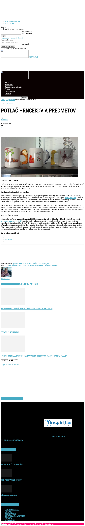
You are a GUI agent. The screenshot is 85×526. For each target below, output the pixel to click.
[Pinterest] (20, 131)
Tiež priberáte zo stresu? (11, 480)
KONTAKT (9, 23)
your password (26, 33)
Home (3, 100)
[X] (12, 131)
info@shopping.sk (58, 436)
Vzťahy (7, 89)
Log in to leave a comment (10, 364)
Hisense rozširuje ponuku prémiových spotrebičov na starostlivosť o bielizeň (34, 356)
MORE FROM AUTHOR (28, 284)
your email (25, 44)
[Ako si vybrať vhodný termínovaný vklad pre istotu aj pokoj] (13, 304)
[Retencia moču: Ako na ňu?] (6, 461)
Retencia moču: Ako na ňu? (12, 464)
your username (26, 31)
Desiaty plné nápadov (10, 332)
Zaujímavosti (10, 91)
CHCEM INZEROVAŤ (13, 21)
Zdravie (8, 93)
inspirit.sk (4, 120)
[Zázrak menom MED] (6, 492)
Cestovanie (9, 85)
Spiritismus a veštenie (13, 87)
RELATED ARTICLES (9, 284)
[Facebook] (4, 131)
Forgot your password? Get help (12, 38)
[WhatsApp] (28, 131)
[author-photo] (6, 277)
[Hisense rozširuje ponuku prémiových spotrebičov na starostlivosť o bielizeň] (13, 351)
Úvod (7, 82)
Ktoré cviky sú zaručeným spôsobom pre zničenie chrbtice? (34, 265)
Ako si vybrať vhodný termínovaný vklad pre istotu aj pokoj (26, 309)
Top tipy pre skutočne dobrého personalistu (31, 263)
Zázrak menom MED (9, 495)
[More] (36, 131)
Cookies (4, 525)
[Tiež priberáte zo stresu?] (6, 476)
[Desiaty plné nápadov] (13, 328)
